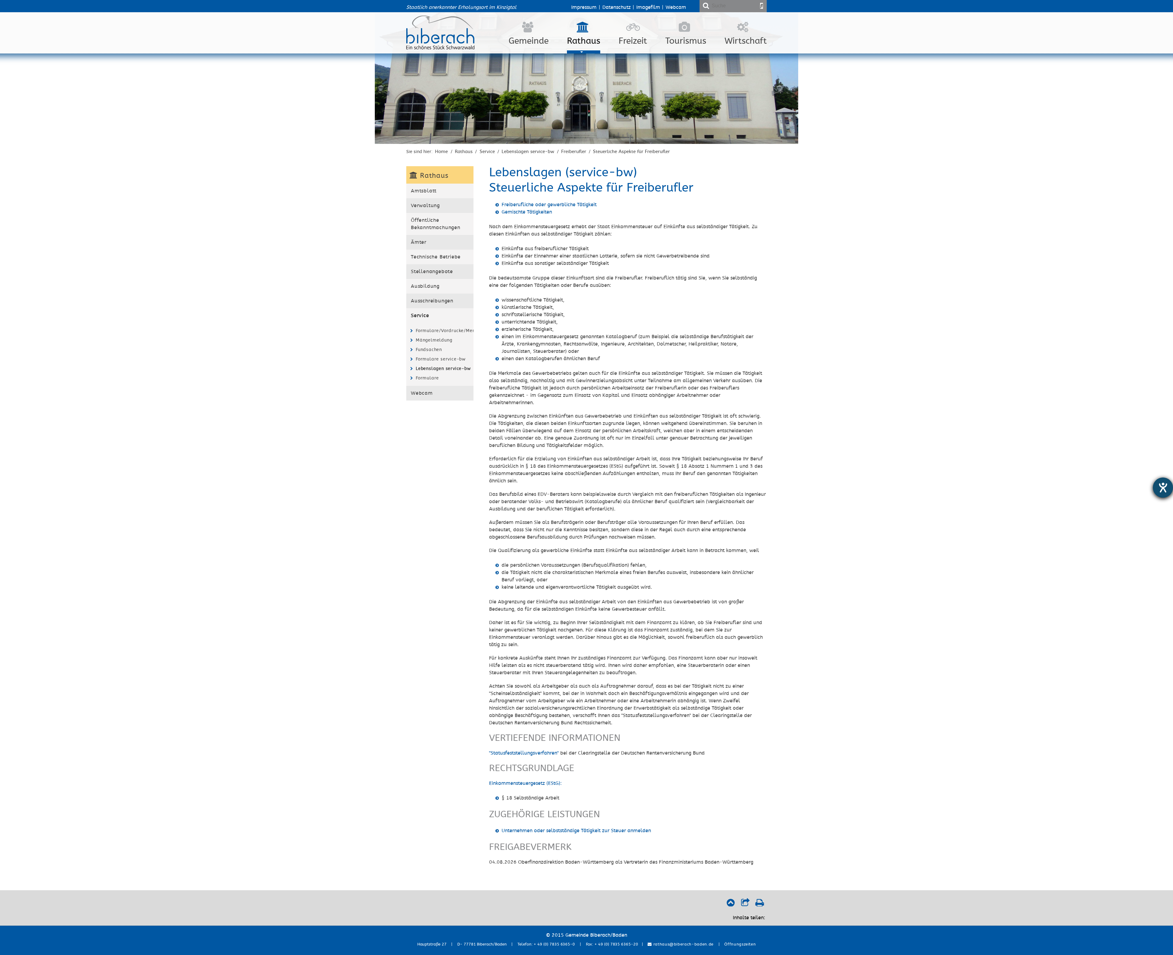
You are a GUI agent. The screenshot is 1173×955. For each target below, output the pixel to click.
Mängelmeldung (434, 340)
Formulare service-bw (441, 359)
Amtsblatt (424, 191)
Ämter (418, 242)
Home (441, 151)
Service (487, 151)
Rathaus (583, 41)
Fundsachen (429, 349)
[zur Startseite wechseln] (440, 48)
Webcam (676, 7)
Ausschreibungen (432, 301)
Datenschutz (616, 7)
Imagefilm (648, 7)
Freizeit (633, 41)
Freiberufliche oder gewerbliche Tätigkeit (549, 205)
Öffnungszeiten (740, 944)
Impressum (584, 7)
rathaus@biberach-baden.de (683, 944)
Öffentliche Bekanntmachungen (435, 224)
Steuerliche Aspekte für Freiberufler (631, 151)
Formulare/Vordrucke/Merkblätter (444, 330)
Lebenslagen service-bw (528, 151)
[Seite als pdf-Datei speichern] (759, 904)
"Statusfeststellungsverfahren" (524, 753)
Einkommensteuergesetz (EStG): (525, 783)
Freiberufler (573, 151)
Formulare (427, 378)
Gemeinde (529, 41)
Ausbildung (425, 286)
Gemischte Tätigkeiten (527, 212)
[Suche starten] (761, 5)
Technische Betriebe (436, 257)
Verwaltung (425, 206)
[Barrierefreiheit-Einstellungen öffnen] (1163, 488)
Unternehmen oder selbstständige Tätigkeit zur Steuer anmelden (576, 831)
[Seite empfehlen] (745, 904)
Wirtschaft (746, 41)
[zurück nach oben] (730, 904)
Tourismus (685, 41)
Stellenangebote (432, 272)
